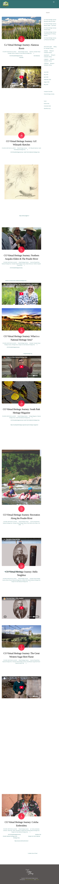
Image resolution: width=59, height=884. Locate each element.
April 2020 (46, 77)
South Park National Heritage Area (32, 152)
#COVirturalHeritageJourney (16, 55)
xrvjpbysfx (46, 59)
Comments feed (47, 106)
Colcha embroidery (35, 828)
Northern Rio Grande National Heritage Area (31, 580)
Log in (45, 101)
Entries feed (46, 103)
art (30, 828)
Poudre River (19, 265)
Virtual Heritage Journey (23, 51)
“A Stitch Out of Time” (33, 853)
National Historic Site (19, 663)
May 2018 (46, 84)
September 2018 (47, 79)
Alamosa (31, 51)
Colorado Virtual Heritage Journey (18, 263)
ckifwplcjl (46, 50)
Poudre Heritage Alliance (9, 51)
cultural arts (9, 830)
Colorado (31, 343)
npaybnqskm (46, 55)
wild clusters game (48, 46)
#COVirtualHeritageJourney (16, 152)
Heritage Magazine (33, 416)
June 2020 (46, 72)
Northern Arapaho (37, 263)
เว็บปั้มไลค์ (46, 63)
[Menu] (54, 2)
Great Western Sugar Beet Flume (33, 661)
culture (14, 830)
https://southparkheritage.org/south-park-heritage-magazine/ (24, 424)
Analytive (37, 879)
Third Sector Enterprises (29, 879)
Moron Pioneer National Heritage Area (14, 580)
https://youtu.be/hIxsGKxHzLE (21, 840)
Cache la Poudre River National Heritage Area (15, 280)
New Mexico (18, 830)
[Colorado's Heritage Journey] (6, 6)
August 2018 (46, 82)
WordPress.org (47, 108)
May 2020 (46, 74)
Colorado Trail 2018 (48, 91)
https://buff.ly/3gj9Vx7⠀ (24, 215)
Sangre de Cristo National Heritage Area (23, 53)
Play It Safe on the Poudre (32, 523)
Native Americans (29, 263)
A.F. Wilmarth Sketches (33, 148)
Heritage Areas (15, 344)
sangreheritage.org (27, 353)
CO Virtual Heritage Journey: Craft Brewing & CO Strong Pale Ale (50, 34)
